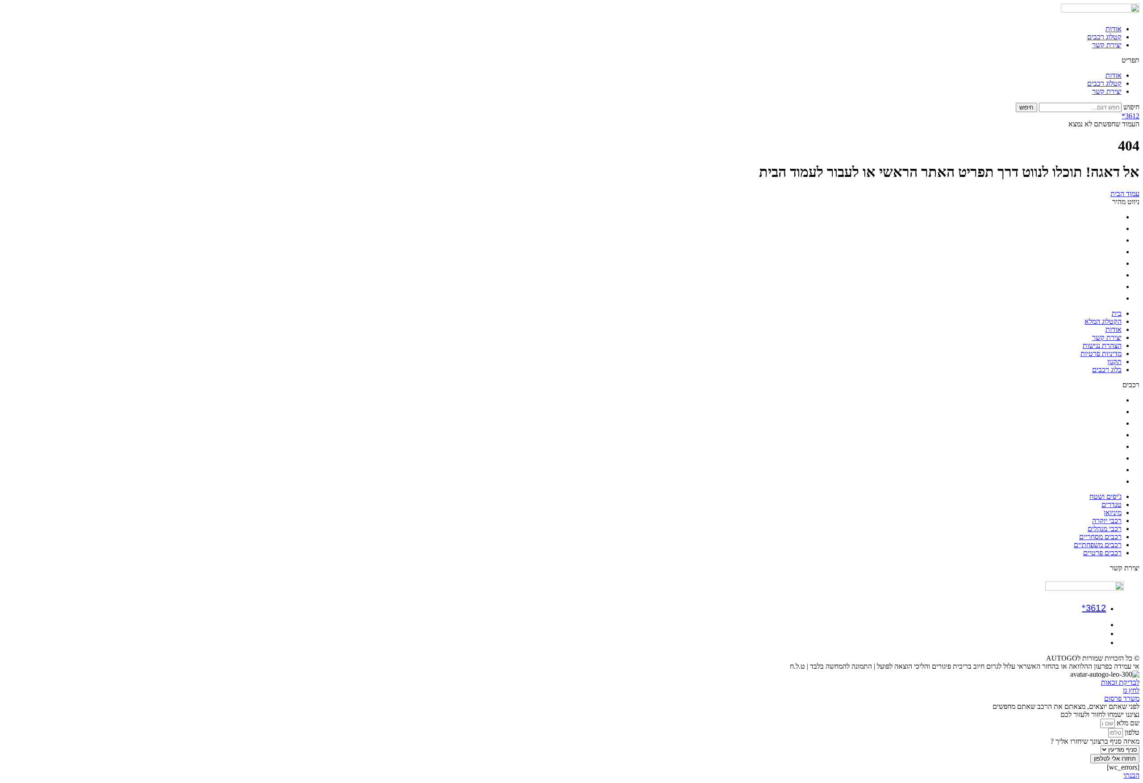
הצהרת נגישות (1102, 263)
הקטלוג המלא (1103, 228)
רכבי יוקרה (1107, 435)
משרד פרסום (1121, 698)
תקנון (1114, 286)
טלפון (1131, 732)
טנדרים (1111, 411)
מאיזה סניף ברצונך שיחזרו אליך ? (1095, 741)
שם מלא (1127, 723)
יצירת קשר (1107, 45)
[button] (571, 60)
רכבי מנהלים (1105, 446)
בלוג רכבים (1107, 298)
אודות (1113, 29)
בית (1117, 217)
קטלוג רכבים (1104, 37)
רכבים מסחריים (1100, 458)
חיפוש (1131, 107)
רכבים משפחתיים (1098, 469)
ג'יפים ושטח (1105, 400)
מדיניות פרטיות (1101, 275)
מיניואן (1113, 423)
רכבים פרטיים (1102, 481)
